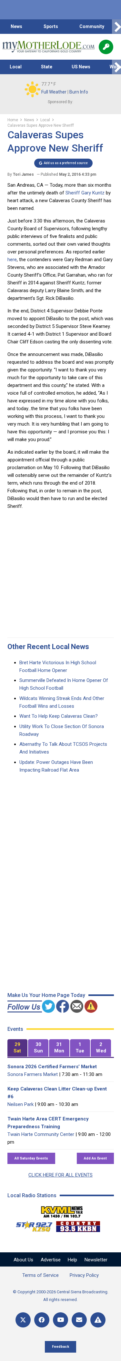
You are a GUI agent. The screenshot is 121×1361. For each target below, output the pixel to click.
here (12, 259)
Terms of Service (40, 1275)
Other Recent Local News (48, 647)
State (46, 66)
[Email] (79, 1319)
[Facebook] (41, 1319)
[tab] (17, 1048)
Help (72, 1260)
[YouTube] (60, 1319)
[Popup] (106, 47)
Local (16, 66)
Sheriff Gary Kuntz (85, 193)
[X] (23, 1319)
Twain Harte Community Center (40, 1134)
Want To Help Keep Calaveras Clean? (58, 716)
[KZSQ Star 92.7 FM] (31, 1225)
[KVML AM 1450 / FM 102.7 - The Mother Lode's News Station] (62, 1210)
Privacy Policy (84, 1275)
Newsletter (96, 1260)
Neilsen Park (20, 1104)
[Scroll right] (116, 26)
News (16, 26)
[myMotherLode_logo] (48, 46)
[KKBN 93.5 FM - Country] (78, 1225)
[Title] (98, 1319)
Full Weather (53, 91)
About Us (23, 1260)
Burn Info (78, 91)
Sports (51, 26)
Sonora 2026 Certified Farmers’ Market (52, 1067)
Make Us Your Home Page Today (46, 995)
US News (81, 66)
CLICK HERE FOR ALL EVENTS (60, 1175)
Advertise (51, 1260)
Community (91, 26)
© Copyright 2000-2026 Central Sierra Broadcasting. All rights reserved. (60, 1295)
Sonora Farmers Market (32, 1074)
